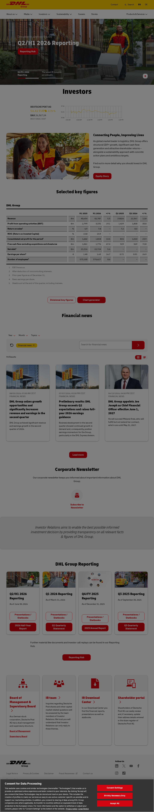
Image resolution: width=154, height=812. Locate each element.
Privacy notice (71, 809)
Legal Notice (83, 809)
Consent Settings (115, 788)
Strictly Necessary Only (114, 795)
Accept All (114, 803)
